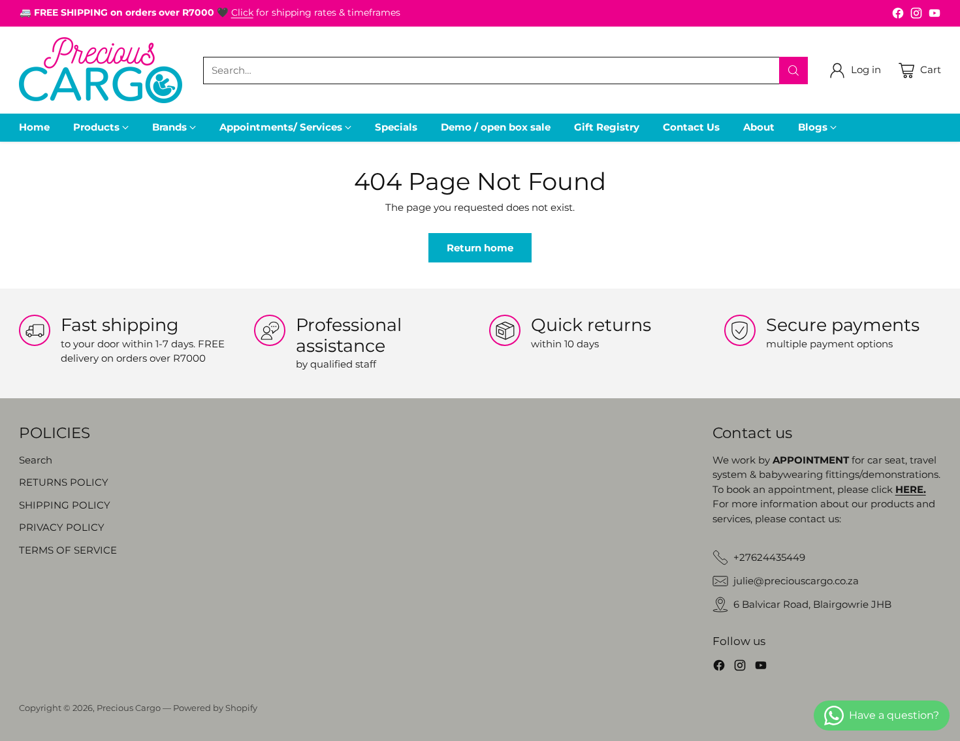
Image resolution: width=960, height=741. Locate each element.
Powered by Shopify (215, 707)
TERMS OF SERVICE (68, 550)
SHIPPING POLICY (64, 505)
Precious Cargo (129, 707)
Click (242, 12)
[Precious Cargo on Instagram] (916, 15)
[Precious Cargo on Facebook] (897, 15)
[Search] (793, 70)
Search (35, 460)
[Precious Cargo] (100, 70)
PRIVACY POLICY (61, 527)
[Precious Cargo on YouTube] (934, 15)
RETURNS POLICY (63, 482)
